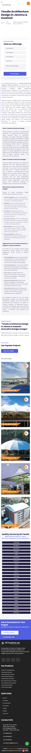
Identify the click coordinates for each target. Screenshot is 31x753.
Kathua (16, 567)
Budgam (16, 551)
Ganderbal (16, 558)
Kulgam (16, 579)
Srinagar (16, 609)
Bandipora (16, 545)
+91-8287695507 (7, 736)
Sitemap (5, 710)
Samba (16, 603)
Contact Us (5, 713)
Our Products (6, 705)
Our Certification (7, 703)
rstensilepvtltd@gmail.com (10, 743)
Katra (16, 570)
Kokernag (16, 576)
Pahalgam (16, 585)
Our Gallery (5, 700)
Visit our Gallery (8, 351)
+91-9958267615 (7, 733)
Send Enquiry (14, 74)
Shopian (16, 606)
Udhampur (16, 612)
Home (2, 23)
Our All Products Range (6, 687)
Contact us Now (8, 633)
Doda (16, 554)
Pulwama (16, 591)
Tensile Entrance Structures (7, 678)
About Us (5, 698)
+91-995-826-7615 (8, 637)
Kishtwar (16, 573)
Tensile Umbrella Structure (7, 676)
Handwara (16, 561)
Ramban (16, 597)
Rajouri (16, 594)
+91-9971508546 (7, 740)
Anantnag (16, 542)
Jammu (16, 564)
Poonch (16, 588)
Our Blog (5, 708)
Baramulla (16, 548)
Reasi (16, 600)
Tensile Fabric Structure (6, 672)
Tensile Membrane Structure (7, 674)
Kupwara (16, 582)
